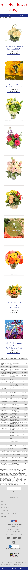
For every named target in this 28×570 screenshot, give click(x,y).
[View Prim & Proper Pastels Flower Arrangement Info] (14, 168)
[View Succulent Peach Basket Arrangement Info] (14, 198)
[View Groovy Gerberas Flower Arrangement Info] (14, 258)
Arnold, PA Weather (7, 562)
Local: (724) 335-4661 (14, 531)
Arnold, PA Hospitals (21, 560)
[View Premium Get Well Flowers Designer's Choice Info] (14, 228)
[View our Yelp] (16, 521)
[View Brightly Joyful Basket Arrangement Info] (14, 289)
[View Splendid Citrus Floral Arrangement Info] (14, 108)
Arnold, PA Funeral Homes (8, 560)
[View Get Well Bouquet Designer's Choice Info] (14, 70)
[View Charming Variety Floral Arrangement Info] (14, 138)
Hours (24, 569)
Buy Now (14, 53)
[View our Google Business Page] (14, 521)
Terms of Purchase (14, 564)
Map (14, 569)
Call (5, 569)
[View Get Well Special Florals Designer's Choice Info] (14, 329)
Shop (8, 15)
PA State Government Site (19, 562)
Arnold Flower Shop (14, 7)
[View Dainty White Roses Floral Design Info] (14, 32)
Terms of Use (23, 564)
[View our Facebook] (12, 521)
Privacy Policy (4, 564)
